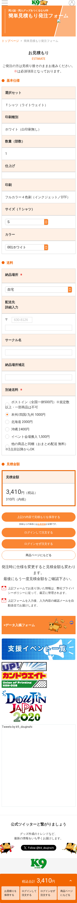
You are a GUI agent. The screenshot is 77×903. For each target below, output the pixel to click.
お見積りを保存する (10, 893)
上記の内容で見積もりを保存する (38, 517)
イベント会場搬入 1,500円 (30, 437)
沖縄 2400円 (20, 429)
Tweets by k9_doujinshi (17, 726)
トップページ (10, 40)
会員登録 (42, 524)
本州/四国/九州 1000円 (28, 415)
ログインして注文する (38, 532)
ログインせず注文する (38, 543)
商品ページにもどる (39, 555)
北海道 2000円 (22, 422)
